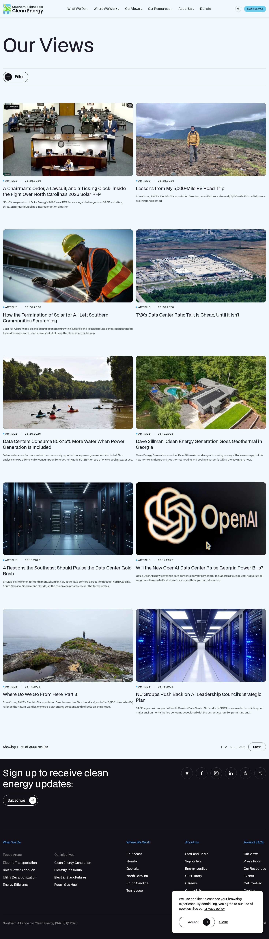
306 (242, 747)
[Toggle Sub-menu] (87, 9)
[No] (223, 922)
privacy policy (214, 908)
